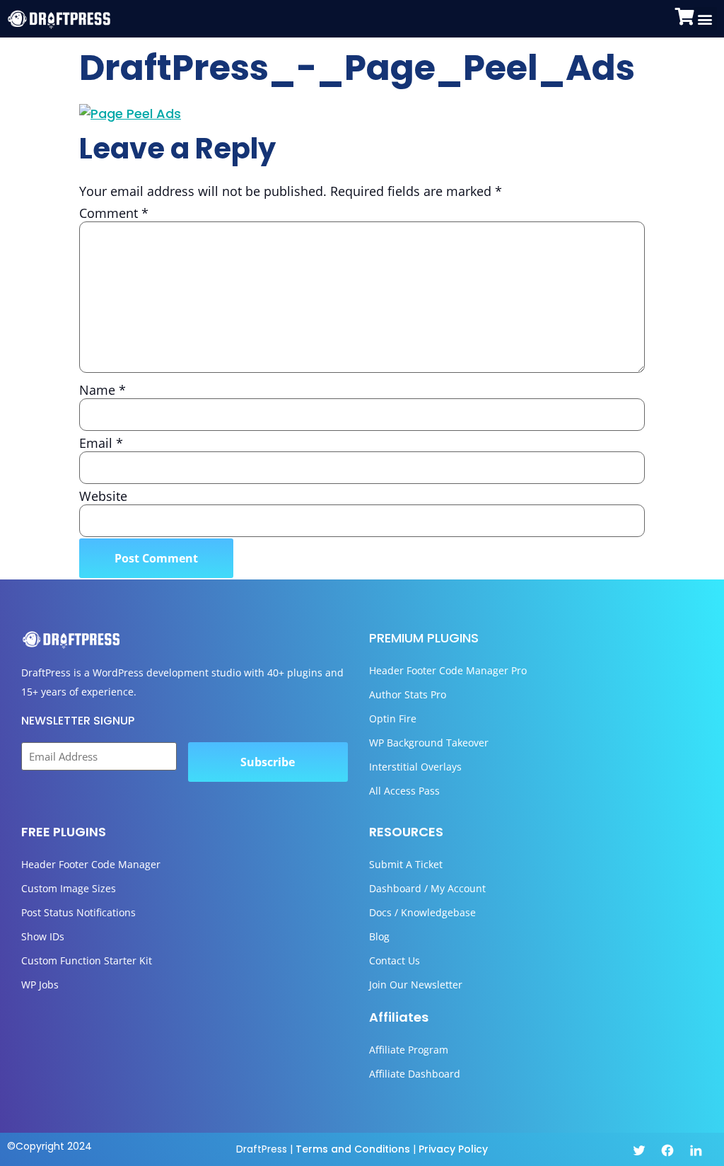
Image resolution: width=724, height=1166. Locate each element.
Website (103, 496)
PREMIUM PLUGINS (424, 638)
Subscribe (267, 762)
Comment (113, 213)
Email (101, 443)
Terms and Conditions (353, 1149)
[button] (705, 18)
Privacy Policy (453, 1149)
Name (102, 389)
